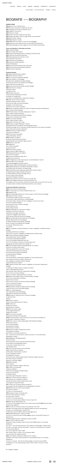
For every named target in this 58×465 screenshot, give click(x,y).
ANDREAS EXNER (7, 3)
